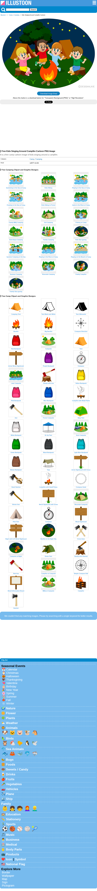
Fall (8, 700)
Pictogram (8, 885)
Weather (12, 723)
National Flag (15, 864)
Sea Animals (15, 749)
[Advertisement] (48, 128)
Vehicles (12, 789)
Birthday (11, 686)
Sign (4, 882)
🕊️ (35, 743)
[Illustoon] (16, 4)
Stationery (13, 819)
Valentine (11, 683)
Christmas (12, 672)
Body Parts (14, 849)
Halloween (12, 676)
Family (6, 803)
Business (12, 839)
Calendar (11, 669)
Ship (9, 799)
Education (13, 814)
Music (10, 834)
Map (4, 879)
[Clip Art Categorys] (94, 4)
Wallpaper (8, 875)
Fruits (10, 779)
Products (12, 854)
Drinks (10, 774)
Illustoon (3, 15)
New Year (12, 689)
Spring (10, 693)
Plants (10, 718)
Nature (10, 708)
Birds (10, 738)
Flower (11, 713)
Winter (10, 703)
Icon (9, 859)
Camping (16, 15)
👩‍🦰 (27, 808)
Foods (10, 764)
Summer (11, 696)
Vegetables (14, 784)
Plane (10, 794)
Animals (12, 728)
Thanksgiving (14, 679)
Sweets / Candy (17, 769)
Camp (11, 15)
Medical (11, 844)
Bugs (10, 759)
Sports (11, 824)
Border (6, 872)
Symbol (20, 859)
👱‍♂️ (35, 808)
